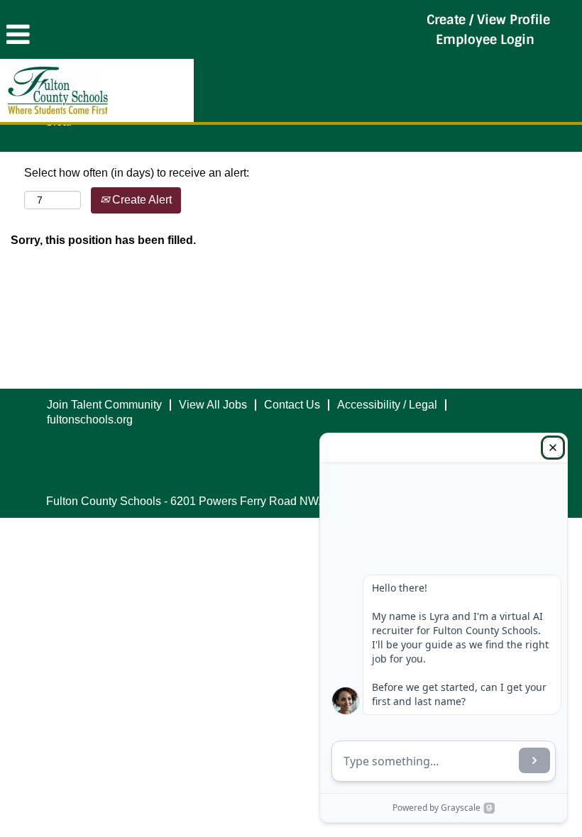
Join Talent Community (104, 405)
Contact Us (292, 405)
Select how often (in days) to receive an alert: (136, 173)
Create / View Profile (488, 19)
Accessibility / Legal (387, 405)
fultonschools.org (90, 420)
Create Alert (140, 200)
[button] (194, 34)
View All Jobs (213, 405)
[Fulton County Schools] (58, 90)
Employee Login (485, 39)
